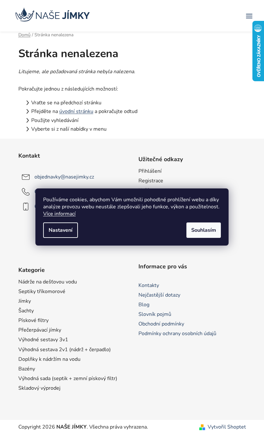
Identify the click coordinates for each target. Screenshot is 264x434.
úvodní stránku (76, 111)
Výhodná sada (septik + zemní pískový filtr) (67, 378)
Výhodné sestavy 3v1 (43, 339)
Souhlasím (203, 230)
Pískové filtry (33, 320)
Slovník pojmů (154, 314)
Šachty (26, 310)
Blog (143, 304)
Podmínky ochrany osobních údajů (177, 333)
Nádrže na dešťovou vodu (47, 281)
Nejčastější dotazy (159, 295)
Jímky (24, 301)
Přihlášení (150, 171)
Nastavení (60, 230)
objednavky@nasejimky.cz (64, 176)
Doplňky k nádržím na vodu (49, 359)
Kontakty (148, 285)
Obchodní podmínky (161, 323)
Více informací (59, 213)
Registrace (150, 180)
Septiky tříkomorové (41, 291)
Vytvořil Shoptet (227, 426)
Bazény (26, 368)
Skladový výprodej (39, 388)
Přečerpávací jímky (39, 330)
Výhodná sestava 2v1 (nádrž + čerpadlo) (64, 349)
